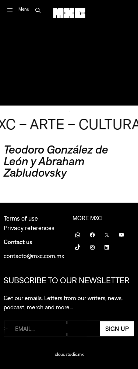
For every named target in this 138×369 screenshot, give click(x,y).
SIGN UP (117, 328)
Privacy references (29, 228)
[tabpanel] (69, 53)
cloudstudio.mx (69, 354)
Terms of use (21, 218)
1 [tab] (69, 111)
